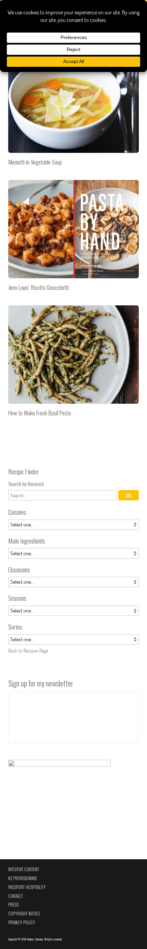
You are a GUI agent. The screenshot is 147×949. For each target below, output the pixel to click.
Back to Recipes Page (28, 650)
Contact (15, 896)
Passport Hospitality (27, 887)
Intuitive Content (23, 869)
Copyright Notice (24, 913)
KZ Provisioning (22, 878)
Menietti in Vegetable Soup (73, 112)
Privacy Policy (21, 922)
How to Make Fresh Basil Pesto (73, 363)
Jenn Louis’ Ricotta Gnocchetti (73, 238)
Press (13, 904)
